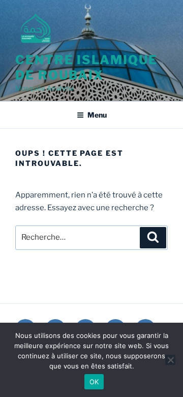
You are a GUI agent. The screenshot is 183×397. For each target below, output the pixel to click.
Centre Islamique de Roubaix (86, 67)
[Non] (170, 360)
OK (94, 382)
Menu (97, 114)
